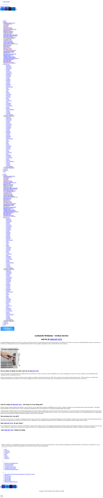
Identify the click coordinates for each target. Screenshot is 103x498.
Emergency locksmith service (9, 29)
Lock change (6, 24)
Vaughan (8, 81)
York (7, 88)
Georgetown (9, 100)
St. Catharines (9, 105)
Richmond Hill (9, 86)
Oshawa (8, 93)
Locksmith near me (7, 23)
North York (8, 71)
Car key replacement (7, 42)
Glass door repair (7, 61)
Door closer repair (7, 45)
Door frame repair (7, 60)
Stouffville (8, 104)
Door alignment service (8, 59)
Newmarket (8, 94)
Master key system (7, 48)
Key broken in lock (7, 49)
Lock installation (7, 30)
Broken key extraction (8, 31)
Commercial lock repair (8, 52)
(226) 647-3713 (56, 339)
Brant (7, 102)
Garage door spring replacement (10, 34)
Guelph (7, 78)
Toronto (8, 70)
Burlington (8, 84)
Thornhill (8, 113)
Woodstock (8, 103)
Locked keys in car (7, 40)
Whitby (7, 89)
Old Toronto (9, 68)
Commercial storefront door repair (10, 58)
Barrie (7, 98)
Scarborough (9, 73)
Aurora (7, 99)
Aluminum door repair (8, 54)
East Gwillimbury (10, 109)
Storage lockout (6, 47)
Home (4, 174)
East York (8, 97)
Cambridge (8, 75)
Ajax (7, 90)
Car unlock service (7, 39)
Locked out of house (7, 28)
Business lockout (7, 44)
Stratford (8, 108)
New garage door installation (9, 37)
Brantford (8, 79)
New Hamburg (9, 114)
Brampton (8, 65)
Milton (7, 92)
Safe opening (6, 46)
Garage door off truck (8, 36)
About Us (5, 322)
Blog (4, 324)
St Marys (8, 112)
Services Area (6, 217)
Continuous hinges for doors (9, 57)
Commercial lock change (8, 51)
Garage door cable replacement (10, 35)
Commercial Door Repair (9, 56)
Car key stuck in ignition (8, 43)
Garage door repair (7, 33)
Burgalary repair (7, 55)
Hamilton (8, 69)
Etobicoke (8, 74)
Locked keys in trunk (8, 41)
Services (5, 175)
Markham (8, 80)
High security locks (7, 27)
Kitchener (8, 76)
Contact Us (5, 323)
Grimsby (8, 110)
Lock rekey (5, 25)
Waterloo (8, 85)
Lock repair (5, 26)
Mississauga (8, 66)
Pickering (8, 95)
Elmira (7, 107)
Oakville (8, 83)
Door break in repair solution (9, 53)
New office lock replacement (9, 50)
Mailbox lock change (8, 32)
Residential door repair (8, 62)
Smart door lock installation (9, 63)
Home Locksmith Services (9, 23)
